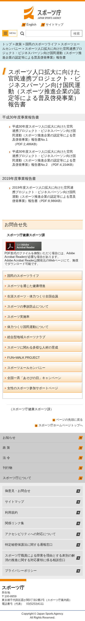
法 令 (6, 458)
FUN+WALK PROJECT (23, 357)
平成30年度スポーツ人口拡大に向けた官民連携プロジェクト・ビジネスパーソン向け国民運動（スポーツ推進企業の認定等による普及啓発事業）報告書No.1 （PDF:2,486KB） (44, 135)
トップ (7, 44)
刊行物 (7, 467)
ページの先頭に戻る (69, 419)
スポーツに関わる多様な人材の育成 (32, 347)
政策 (18, 44)
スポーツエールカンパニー (26, 368)
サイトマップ (54, 24)
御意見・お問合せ (17, 491)
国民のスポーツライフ (41, 44)
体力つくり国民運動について (28, 327)
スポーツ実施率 (18, 316)
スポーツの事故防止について (28, 306)
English (31, 24)
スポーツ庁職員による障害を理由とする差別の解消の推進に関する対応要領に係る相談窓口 (40, 558)
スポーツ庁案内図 (58, 600)
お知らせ (9, 437)
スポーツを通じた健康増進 (26, 286)
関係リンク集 (14, 523)
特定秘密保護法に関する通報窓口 (29, 544)
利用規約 (11, 512)
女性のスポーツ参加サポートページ (32, 388)
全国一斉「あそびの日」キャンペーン (34, 378)
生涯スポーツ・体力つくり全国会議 (32, 296)
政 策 (6, 447)
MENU (12, 33)
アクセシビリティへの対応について (30, 534)
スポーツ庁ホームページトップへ (61, 425)
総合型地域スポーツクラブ (26, 337)
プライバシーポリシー (21, 570)
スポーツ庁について (17, 478)
